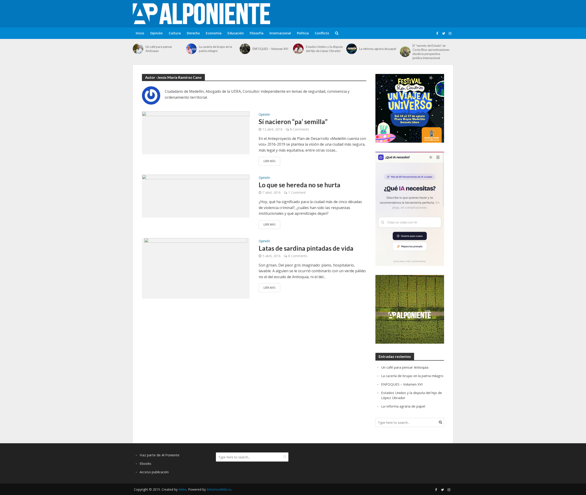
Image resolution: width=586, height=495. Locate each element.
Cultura (175, 33)
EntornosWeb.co (219, 489)
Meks (183, 489)
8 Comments (299, 129)
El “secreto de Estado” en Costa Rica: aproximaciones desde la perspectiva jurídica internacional (430, 52)
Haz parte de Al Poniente (159, 455)
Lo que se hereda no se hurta (299, 185)
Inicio (140, 33)
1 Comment (297, 192)
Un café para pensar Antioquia (159, 49)
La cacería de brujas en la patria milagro (215, 49)
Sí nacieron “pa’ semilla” (293, 121)
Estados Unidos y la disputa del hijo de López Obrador (324, 49)
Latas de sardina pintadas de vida (306, 248)
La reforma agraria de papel (377, 49)
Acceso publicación (154, 472)
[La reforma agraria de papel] (351, 49)
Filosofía (256, 33)
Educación (236, 33)
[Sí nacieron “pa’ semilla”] (196, 132)
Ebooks (145, 463)
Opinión (156, 33)
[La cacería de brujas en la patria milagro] (191, 49)
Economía (214, 33)
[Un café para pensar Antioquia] (138, 49)
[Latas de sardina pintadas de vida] (195, 267)
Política (303, 33)
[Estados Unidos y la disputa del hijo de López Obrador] (298, 49)
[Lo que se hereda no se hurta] (196, 195)
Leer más (269, 161)
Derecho (193, 33)
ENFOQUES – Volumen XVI (270, 49)
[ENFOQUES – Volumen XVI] (245, 49)
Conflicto (322, 33)
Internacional (280, 33)
